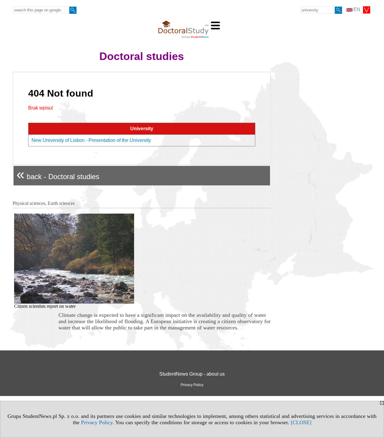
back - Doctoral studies (57, 174)
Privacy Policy (96, 422)
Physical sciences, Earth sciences (44, 203)
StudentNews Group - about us (192, 373)
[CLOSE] (301, 422)
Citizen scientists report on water (45, 306)
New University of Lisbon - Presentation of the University (91, 140)
